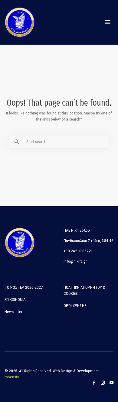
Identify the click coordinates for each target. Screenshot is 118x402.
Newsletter (13, 311)
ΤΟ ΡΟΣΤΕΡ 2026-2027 (24, 287)
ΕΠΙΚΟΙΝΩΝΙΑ (15, 299)
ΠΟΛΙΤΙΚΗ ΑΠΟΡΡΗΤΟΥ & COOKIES (84, 290)
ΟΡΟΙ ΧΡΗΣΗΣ (75, 305)
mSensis (12, 377)
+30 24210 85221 (78, 251)
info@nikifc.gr (75, 261)
